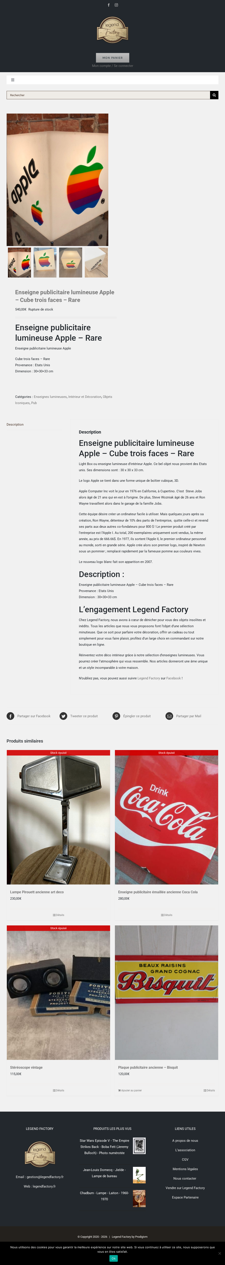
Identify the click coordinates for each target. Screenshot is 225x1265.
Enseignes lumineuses (50, 397)
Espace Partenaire (185, 1197)
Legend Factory (149, 678)
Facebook (173, 678)
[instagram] (116, 5)
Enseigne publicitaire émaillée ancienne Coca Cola (158, 892)
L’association (185, 1150)
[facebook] (108, 5)
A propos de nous (185, 1141)
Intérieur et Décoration (84, 397)
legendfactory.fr (44, 1186)
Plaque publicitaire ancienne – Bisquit (148, 1067)
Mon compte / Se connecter (112, 66)
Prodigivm (141, 1236)
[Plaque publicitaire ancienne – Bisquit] (166, 992)
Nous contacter (185, 1178)
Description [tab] (15, 425)
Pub (34, 403)
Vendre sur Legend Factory (185, 1188)
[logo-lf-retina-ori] (112, 15)
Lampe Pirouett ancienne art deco (37, 892)
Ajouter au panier (131, 1090)
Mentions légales (185, 1169)
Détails (60, 915)
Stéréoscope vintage (26, 1067)
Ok (114, 1258)
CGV (185, 1160)
